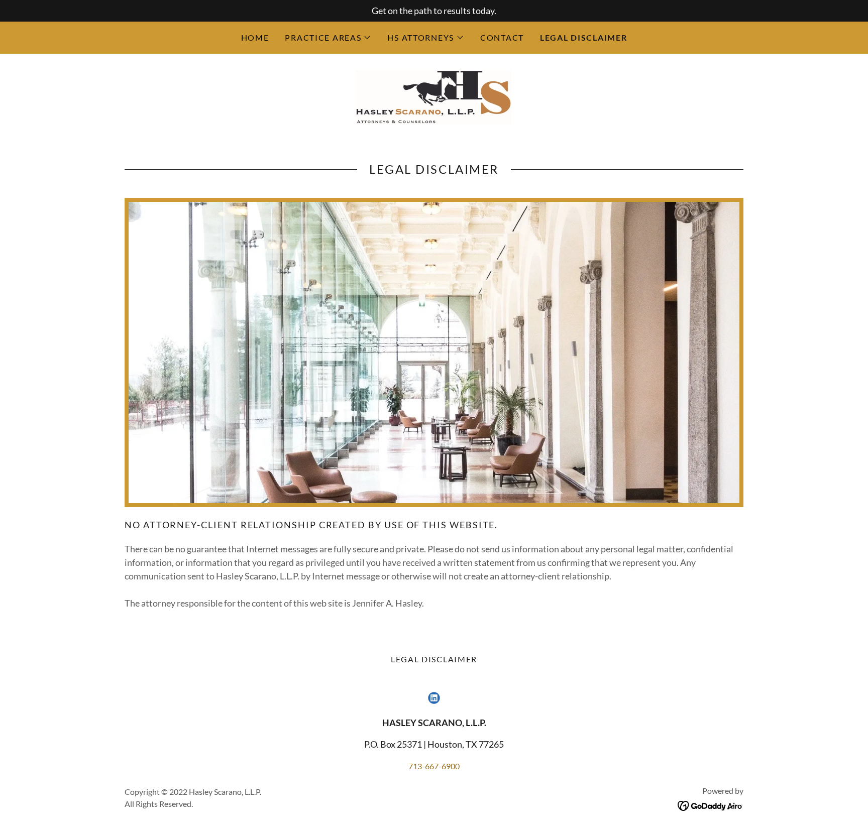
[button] (328, 38)
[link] (434, 95)
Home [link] (255, 37)
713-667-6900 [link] (434, 766)
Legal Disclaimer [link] (583, 37)
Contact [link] (502, 37)
